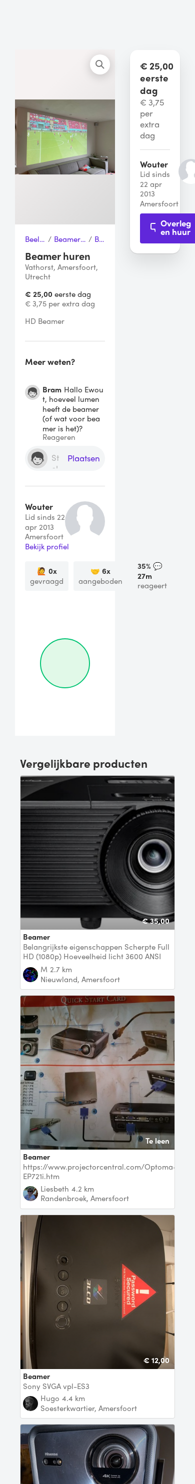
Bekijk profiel (47, 547)
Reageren (59, 437)
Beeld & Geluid (35, 239)
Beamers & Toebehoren (70, 239)
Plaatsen (84, 458)
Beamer (99, 239)
